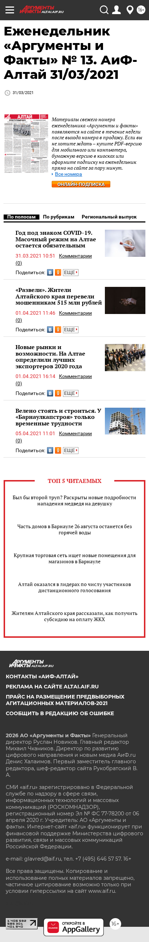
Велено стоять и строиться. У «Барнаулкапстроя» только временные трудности (58, 417)
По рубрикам (58, 217)
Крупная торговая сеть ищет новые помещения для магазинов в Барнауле (75, 558)
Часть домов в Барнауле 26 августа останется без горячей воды (74, 529)
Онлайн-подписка (81, 184)
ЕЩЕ (70, 272)
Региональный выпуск (109, 217)
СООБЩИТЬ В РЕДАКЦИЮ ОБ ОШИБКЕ (60, 713)
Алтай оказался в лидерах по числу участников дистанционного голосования (74, 587)
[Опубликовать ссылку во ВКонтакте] (50, 272)
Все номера (68, 174)
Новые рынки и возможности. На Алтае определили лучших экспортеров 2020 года (50, 356)
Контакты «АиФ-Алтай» (42, 676)
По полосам (21, 217)
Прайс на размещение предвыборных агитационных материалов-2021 (65, 699)
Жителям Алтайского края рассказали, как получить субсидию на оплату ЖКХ (74, 616)
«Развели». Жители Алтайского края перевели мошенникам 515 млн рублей (59, 296)
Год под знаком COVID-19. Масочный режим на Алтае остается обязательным (56, 239)
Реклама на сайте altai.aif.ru (52, 686)
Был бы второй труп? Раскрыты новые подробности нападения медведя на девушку (74, 500)
